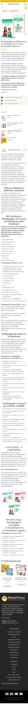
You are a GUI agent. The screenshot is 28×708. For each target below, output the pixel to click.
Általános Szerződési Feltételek (14, 677)
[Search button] (26, 8)
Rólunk (14, 672)
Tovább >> (25, 1)
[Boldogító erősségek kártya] (3, 118)
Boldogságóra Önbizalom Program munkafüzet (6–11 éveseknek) (15, 131)
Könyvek (14, 637)
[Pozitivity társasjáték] (3, 140)
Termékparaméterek (14, 150)
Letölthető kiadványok (14, 652)
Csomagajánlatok (14, 11)
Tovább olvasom (21, 584)
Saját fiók (14, 667)
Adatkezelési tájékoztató (14, 679)
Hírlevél (14, 669)
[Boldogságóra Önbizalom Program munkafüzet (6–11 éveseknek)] (3, 133)
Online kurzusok (14, 657)
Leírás (4, 150)
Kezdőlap (4, 11)
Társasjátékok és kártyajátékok (14, 631)
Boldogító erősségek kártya (13, 115)
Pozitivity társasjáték (11, 137)
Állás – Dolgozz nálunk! (14, 674)
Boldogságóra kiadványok (14, 639)
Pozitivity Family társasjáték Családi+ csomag (7, 579)
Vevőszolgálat (14, 664)
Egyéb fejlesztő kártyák (14, 644)
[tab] (4, 150)
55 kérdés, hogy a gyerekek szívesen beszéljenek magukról (15, 123)
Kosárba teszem (7, 586)
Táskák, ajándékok (14, 655)
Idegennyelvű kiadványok (14, 647)
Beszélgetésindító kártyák (14, 634)
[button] (1, 1)
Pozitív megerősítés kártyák (14, 642)
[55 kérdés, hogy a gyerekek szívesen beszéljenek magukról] (3, 125)
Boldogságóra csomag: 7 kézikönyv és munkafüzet (21, 578)
